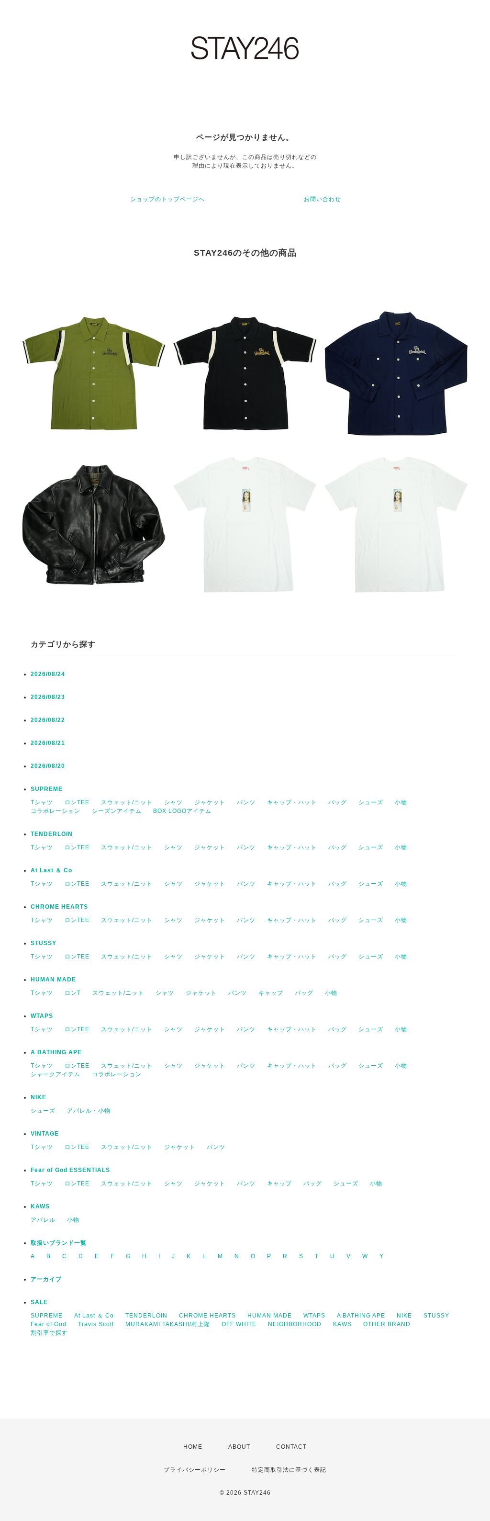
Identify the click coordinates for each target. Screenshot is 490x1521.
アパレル (43, 1220)
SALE (39, 1302)
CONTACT (291, 1446)
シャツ (173, 802)
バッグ (337, 802)
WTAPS (42, 1016)
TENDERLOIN (52, 834)
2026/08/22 (48, 720)
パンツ (246, 802)
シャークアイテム (55, 1074)
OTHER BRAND (387, 1324)
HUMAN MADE (53, 979)
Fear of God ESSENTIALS (70, 1170)
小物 (401, 802)
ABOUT (239, 1446)
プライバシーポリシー (195, 1469)
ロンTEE (77, 802)
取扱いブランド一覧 (59, 1242)
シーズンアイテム (117, 811)
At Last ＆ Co (51, 870)
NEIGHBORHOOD (295, 1324)
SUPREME (47, 789)
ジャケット (209, 802)
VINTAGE (45, 1133)
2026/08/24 (48, 674)
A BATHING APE (56, 1052)
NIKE (38, 1097)
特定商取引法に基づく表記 (289, 1469)
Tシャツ (42, 802)
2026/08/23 (48, 697)
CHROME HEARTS (59, 906)
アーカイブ (46, 1279)
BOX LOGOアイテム (182, 811)
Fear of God (49, 1324)
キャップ (270, 993)
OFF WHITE (239, 1324)
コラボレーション (55, 811)
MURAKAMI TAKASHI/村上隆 (167, 1324)
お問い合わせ (322, 199)
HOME (192, 1446)
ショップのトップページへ (167, 199)
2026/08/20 (48, 766)
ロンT (73, 993)
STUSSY (43, 943)
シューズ (370, 802)
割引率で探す (49, 1332)
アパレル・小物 (89, 1110)
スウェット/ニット (127, 802)
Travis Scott (96, 1324)
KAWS (40, 1206)
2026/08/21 (48, 743)
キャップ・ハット (292, 802)
